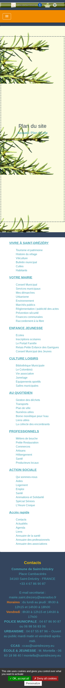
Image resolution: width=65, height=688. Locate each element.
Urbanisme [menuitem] (22, 296)
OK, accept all (20, 678)
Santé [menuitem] (19, 458)
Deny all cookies (46, 678)
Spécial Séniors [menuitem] (25, 501)
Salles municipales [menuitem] (27, 385)
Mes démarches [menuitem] (25, 292)
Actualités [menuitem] (22, 523)
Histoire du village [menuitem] (26, 254)
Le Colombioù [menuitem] (24, 369)
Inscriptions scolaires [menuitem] (28, 339)
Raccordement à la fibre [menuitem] (30, 321)
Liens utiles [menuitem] (22, 420)
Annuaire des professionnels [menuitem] (33, 539)
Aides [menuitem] (19, 481)
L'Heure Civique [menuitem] (25, 505)
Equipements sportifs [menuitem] (28, 381)
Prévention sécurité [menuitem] (27, 312)
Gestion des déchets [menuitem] (28, 400)
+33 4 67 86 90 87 (33, 583)
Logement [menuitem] (22, 485)
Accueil (23, 133)
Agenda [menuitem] (20, 527)
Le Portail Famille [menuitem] (26, 343)
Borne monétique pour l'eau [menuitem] (32, 416)
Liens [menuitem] (19, 531)
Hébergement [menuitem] (24, 454)
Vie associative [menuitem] (25, 373)
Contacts (32, 562)
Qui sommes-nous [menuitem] (26, 477)
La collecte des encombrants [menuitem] (33, 424)
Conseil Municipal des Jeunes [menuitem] (34, 351)
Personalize (33, 683)
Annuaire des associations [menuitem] (31, 543)
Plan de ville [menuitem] (23, 408)
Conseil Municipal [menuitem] (26, 284)
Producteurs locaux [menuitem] (27, 462)
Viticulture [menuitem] (22, 258)
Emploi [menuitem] (20, 489)
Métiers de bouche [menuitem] (27, 438)
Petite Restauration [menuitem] (27, 442)
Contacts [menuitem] (21, 519)
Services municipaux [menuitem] (28, 288)
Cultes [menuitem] (20, 266)
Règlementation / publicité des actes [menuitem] (37, 308)
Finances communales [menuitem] (29, 316)
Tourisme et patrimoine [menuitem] (29, 250)
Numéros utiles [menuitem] (25, 412)
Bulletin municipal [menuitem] (26, 262)
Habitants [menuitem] (21, 270)
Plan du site (39, 133)
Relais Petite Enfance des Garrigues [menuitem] (37, 347)
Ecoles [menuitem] (20, 335)
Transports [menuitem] (22, 404)
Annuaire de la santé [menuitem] (28, 535)
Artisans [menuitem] (21, 450)
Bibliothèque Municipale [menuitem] (30, 365)
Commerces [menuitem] (23, 446)
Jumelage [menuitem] (22, 377)
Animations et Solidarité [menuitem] (30, 497)
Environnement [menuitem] (25, 300)
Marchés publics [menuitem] (25, 304)
